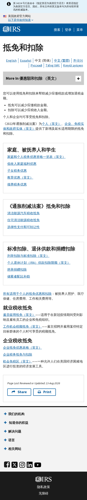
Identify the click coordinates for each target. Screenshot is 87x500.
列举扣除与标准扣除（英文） (28, 256)
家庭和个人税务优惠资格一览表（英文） (36, 157)
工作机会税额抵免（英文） (22, 326)
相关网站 (14, 449)
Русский (36, 65)
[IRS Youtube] (37, 464)
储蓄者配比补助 (18, 276)
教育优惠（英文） (20, 177)
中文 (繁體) (62, 60)
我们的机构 (16, 414)
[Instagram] (22, 464)
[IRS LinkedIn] (30, 464)
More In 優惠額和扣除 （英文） (32, 78)
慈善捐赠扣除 (17, 269)
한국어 (78, 60)
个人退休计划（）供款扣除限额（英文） (38, 263)
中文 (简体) (43, 60)
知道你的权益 (18, 423)
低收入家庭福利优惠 (21, 164)
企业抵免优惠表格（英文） (22, 347)
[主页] (11, 29)
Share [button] (22, 392)
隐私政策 (43, 487)
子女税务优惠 (17, 170)
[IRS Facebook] (7, 464)
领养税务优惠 (17, 184)
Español (25, 60)
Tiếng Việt (53, 65)
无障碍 (43, 493)
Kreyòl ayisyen (73, 65)
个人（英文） (51, 124)
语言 (11, 440)
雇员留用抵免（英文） (19, 315)
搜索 (57, 30)
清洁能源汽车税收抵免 (23, 213)
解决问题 (14, 431)
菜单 (79, 30)
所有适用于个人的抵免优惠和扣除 (27, 294)
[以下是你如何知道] (43, 18)
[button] (68, 30)
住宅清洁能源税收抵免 (23, 220)
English (11, 60)
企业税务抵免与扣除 (17, 354)
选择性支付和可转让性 (23, 227)
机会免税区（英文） (17, 361)
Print (47, 392)
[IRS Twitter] (15, 464)
